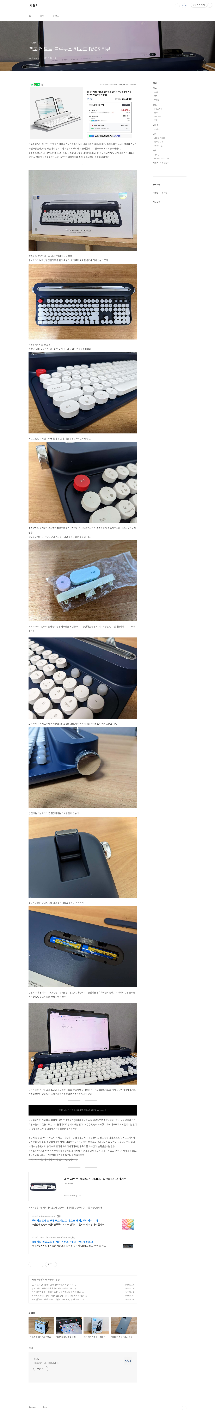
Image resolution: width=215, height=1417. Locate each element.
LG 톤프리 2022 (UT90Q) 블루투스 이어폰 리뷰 (52, 1284)
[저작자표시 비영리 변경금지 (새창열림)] (61, 1264)
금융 (156, 120)
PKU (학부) (158, 145)
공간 (156, 96)
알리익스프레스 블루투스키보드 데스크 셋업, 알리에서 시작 (65, 1220)
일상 (155, 133)
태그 (41, 16)
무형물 (156, 100)
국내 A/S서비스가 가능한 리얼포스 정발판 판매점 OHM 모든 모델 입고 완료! (69, 1245)
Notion (157, 129)
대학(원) (157, 116)
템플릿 (156, 124)
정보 (155, 104)
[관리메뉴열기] (210, 5)
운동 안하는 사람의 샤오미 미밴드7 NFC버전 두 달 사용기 (56, 1299)
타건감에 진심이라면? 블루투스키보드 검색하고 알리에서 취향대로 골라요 (68, 1224)
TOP (184, 1408)
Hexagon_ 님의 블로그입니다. (46, 1362)
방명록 (56, 16)
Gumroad (33, 1407)
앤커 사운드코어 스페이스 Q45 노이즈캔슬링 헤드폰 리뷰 (56, 1292)
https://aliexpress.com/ (43, 1216)
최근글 (156, 192)
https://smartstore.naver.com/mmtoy (51, 1237)
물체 (40, 1279)
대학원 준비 (159, 141)
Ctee (45, 1407)
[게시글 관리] (41, 1264)
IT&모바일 (158, 108)
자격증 (156, 154)
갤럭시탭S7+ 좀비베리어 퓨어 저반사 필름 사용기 (53, 1288)
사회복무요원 (159, 138)
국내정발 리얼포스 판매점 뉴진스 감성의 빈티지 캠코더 (62, 1241)
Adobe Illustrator (161, 158)
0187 (33, 6)
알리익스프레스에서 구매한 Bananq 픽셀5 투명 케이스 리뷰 (58, 1295)
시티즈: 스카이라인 (161, 163)
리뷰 (34, 1279)
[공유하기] (37, 1264)
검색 (177, 6)
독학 (155, 150)
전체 (155, 83)
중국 (156, 112)
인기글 (164, 192)
